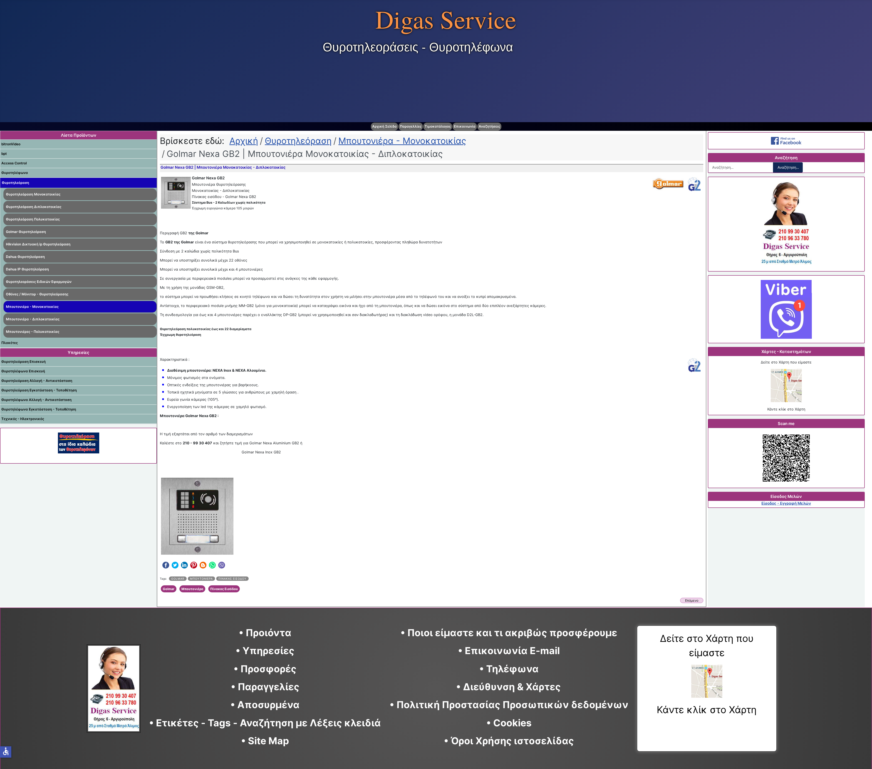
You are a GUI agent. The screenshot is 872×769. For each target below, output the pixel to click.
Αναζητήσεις (489, 126)
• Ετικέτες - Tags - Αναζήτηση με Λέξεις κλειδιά (265, 723)
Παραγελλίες (410, 126)
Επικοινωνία (465, 126)
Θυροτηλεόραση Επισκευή (23, 361)
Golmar (177, 578)
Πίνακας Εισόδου (232, 578)
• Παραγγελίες (265, 686)
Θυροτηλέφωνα (14, 173)
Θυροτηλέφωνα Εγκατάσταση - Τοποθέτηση (38, 409)
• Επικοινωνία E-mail (509, 650)
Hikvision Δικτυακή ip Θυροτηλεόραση (38, 244)
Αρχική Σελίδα (384, 126)
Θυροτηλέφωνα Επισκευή (23, 371)
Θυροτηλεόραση (15, 183)
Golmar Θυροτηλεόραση (26, 232)
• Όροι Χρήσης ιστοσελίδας (509, 741)
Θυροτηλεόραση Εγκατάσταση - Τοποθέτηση (39, 390)
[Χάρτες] (786, 385)
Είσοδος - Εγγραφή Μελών (786, 503)
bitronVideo (10, 144)
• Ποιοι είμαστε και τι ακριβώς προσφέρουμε (509, 632)
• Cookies (509, 723)
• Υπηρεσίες (265, 650)
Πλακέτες (9, 343)
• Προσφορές (265, 669)
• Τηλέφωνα (509, 669)
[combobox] (740, 167)
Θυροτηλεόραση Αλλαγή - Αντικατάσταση (36, 380)
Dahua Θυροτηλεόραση (25, 257)
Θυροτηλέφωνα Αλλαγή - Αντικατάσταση (36, 400)
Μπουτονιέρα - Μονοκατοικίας (32, 306)
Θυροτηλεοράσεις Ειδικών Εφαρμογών (39, 281)
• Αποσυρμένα (265, 704)
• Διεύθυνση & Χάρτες (508, 686)
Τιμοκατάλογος (438, 126)
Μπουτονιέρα (201, 578)
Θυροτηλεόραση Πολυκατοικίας (33, 219)
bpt (4, 153)
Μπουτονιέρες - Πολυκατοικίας (32, 331)
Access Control (14, 163)
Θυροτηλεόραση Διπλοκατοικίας (33, 207)
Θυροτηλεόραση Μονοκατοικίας (33, 194)
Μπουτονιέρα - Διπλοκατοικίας (32, 319)
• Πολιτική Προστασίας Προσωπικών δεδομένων (509, 704)
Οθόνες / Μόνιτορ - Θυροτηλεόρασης (37, 294)
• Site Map (265, 741)
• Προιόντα (265, 632)
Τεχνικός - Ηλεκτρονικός (22, 419)
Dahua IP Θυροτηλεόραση (27, 269)
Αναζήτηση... (788, 167)
